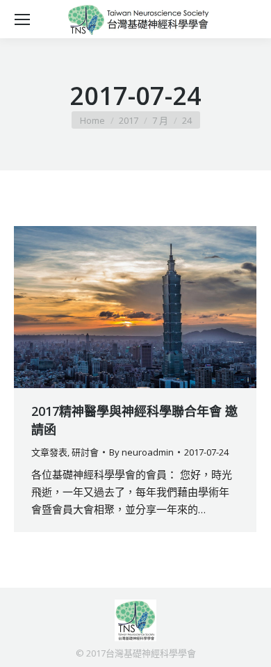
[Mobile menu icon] (22, 19)
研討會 (85, 452)
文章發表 (49, 452)
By (141, 452)
